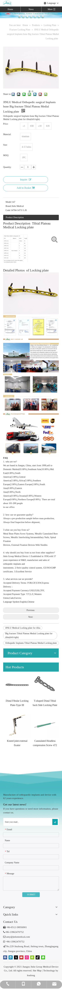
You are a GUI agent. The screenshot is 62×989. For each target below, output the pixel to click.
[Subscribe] (55, 822)
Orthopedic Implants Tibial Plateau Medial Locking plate (31, 643)
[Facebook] (5, 957)
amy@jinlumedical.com (16, 937)
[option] (17, 689)
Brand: (9, 206)
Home (10, 9)
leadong (31, 975)
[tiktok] (38, 957)
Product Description (15, 217)
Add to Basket (24, 187)
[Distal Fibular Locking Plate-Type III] (17, 685)
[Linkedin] (11, 957)
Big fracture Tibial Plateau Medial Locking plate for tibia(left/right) (28, 635)
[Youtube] (21, 957)
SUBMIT (31, 894)
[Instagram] (27, 957)
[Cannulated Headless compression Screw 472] (45, 725)
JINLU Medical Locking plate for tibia (22, 628)
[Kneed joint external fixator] (17, 725)
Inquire (23, 179)
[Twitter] (16, 957)
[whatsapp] (43, 957)
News (31, 9)
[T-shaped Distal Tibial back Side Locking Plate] (45, 685)
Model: (9, 202)
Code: (8, 210)
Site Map (37, 970)
